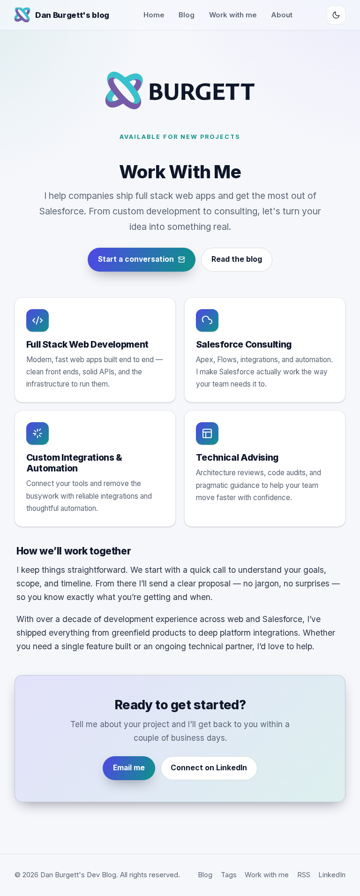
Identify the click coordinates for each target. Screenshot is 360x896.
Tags (229, 875)
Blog (187, 14)
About (281, 14)
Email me (129, 767)
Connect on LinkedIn (209, 767)
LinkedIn (331, 875)
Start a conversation (136, 259)
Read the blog (236, 259)
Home (154, 14)
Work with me (233, 14)
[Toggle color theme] (336, 15)
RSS (303, 875)
